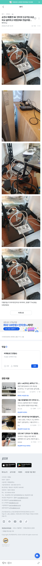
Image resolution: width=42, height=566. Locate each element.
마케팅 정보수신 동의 (29, 528)
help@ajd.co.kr (14, 503)
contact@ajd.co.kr (15, 500)
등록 (34, 366)
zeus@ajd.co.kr (23, 497)
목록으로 (21, 313)
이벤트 (20, 472)
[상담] (37, 555)
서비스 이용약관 (17, 528)
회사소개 (4, 472)
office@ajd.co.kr (14, 508)
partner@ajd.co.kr (15, 505)
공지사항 (13, 472)
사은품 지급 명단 (30, 472)
